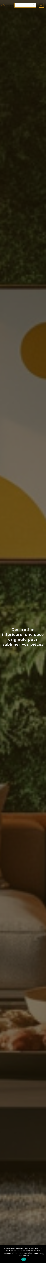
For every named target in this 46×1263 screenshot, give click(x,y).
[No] (43, 1254)
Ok (24, 1259)
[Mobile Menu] (41, 5)
